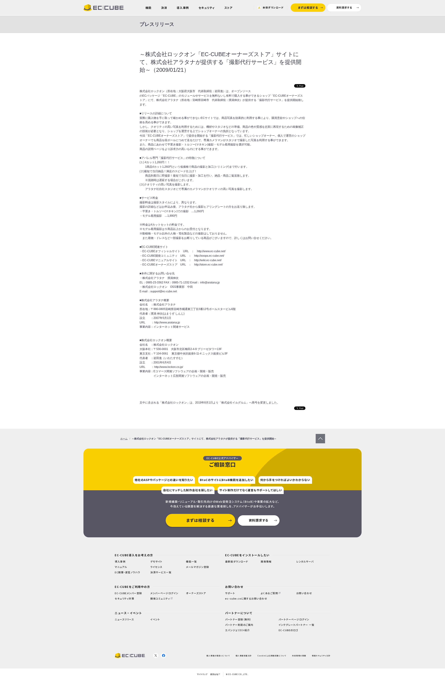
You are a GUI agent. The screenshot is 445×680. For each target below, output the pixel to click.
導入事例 (183, 8)
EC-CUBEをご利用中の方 (132, 587)
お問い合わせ (234, 587)
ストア (228, 8)
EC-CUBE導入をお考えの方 (134, 555)
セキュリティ (207, 8)
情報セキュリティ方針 (321, 655)
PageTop (320, 436)
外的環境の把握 (299, 655)
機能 (148, 8)
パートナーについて (239, 613)
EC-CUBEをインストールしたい (247, 555)
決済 (164, 8)
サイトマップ (202, 674)
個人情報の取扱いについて (218, 655)
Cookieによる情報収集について (271, 655)
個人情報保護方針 (244, 655)
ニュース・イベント (128, 613)
